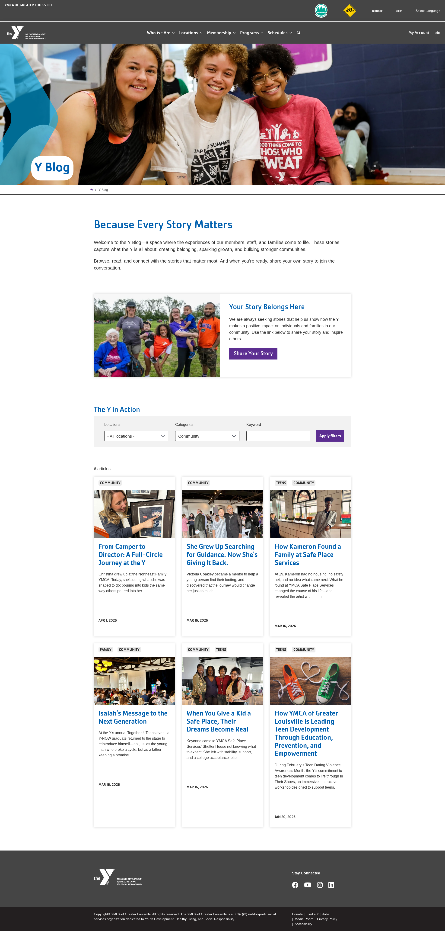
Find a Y (312, 914)
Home (92, 190)
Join (436, 32)
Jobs (399, 11)
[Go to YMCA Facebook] (295, 886)
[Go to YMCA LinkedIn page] (331, 886)
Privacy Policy (327, 919)
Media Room (304, 919)
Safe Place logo (348, 7)
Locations (112, 425)
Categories (184, 425)
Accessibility (303, 924)
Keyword (253, 425)
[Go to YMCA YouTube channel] (308, 886)
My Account (418, 32)
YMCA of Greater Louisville (29, 5)
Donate (377, 11)
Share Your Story (253, 353)
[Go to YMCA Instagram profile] (320, 886)
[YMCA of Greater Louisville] (31, 32)
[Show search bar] (298, 33)
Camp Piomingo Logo (316, 9)
